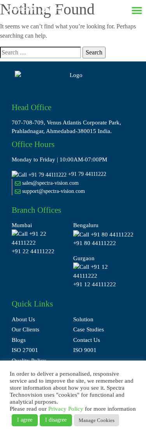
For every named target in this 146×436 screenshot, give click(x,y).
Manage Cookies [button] (96, 420)
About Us (23, 319)
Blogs (19, 340)
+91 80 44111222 (94, 243)
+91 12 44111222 (94, 284)
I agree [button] (24, 420)
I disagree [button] (56, 420)
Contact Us (86, 340)
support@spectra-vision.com (53, 191)
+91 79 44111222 (87, 174)
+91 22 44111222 (33, 251)
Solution (83, 319)
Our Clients (25, 329)
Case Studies (88, 329)
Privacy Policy (65, 409)
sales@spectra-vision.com (50, 183)
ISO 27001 (25, 350)
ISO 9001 (85, 350)
